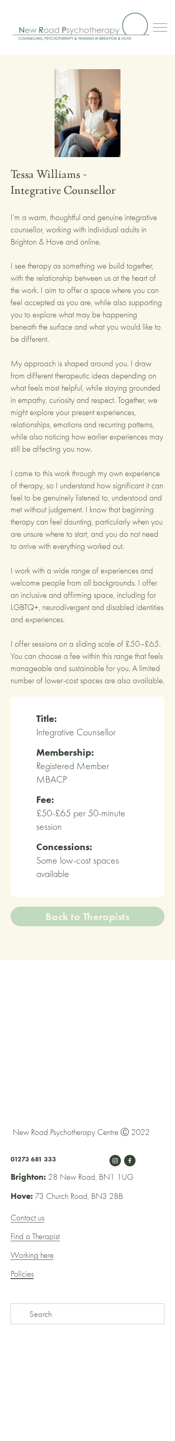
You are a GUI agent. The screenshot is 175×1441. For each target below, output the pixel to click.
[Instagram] (115, 1160)
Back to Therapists (87, 916)
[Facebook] (130, 1160)
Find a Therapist (35, 1236)
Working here (32, 1255)
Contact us (27, 1217)
